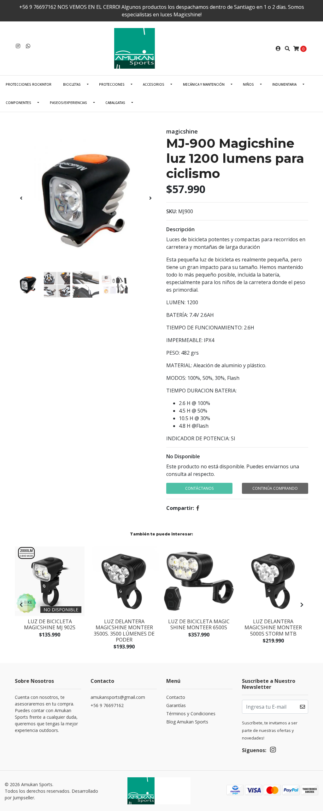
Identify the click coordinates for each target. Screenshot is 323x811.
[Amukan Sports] (161, 47)
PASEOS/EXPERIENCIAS (68, 102)
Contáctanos (199, 488)
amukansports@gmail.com (118, 697)
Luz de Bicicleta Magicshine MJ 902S (49, 624)
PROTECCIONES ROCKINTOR (28, 84)
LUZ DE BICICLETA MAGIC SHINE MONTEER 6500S (199, 624)
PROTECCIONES (112, 84)
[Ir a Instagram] (18, 46)
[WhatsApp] (28, 46)
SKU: (171, 211)
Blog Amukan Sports (187, 722)
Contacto (175, 697)
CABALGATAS (115, 102)
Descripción (180, 229)
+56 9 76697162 (107, 705)
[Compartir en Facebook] (198, 508)
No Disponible (183, 456)
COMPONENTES (18, 102)
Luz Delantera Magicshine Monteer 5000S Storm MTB (273, 627)
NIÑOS (248, 84)
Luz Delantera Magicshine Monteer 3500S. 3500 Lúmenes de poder (124, 630)
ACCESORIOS (153, 84)
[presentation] (21, 198)
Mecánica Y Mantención (204, 84)
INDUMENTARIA (284, 84)
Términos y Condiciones (190, 714)
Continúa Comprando (275, 488)
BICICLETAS (72, 84)
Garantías (176, 705)
